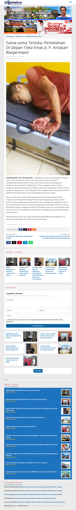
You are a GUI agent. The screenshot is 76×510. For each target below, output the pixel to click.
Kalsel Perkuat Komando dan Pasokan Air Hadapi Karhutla (48, 348)
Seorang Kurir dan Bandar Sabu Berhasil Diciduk (19, 236)
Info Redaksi (48, 505)
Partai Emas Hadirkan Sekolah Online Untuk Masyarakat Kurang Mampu (41, 502)
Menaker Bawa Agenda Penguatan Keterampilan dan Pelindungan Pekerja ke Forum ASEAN (38, 273)
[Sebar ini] (8, 242)
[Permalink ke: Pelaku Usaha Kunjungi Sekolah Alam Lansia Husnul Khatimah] (25, 262)
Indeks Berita (58, 505)
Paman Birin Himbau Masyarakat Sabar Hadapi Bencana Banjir (35, 498)
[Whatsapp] (30, 242)
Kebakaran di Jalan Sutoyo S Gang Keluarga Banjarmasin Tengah (40, 487)
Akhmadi (7, 494)
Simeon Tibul (8, 502)
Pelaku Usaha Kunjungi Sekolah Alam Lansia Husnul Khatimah (24, 271)
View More (38, 371)
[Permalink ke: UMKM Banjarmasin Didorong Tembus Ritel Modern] (11, 262)
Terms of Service (9, 507)
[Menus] (70, 2)
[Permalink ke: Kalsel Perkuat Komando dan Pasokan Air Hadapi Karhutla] (51, 262)
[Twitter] (25, 229)
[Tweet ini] (14, 242)
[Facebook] (21, 229)
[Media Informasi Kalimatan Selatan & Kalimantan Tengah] (13, 2)
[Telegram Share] (25, 242)
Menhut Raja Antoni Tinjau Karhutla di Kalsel (12, 360)
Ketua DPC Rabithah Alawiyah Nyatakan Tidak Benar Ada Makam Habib (38, 494)
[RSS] (34, 229)
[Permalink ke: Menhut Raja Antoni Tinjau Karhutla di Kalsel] (64, 262)
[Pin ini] (19, 242)
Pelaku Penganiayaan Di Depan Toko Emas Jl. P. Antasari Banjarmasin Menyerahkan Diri (55, 236)
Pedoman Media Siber (37, 505)
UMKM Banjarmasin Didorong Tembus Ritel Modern (10, 271)
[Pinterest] (30, 229)
